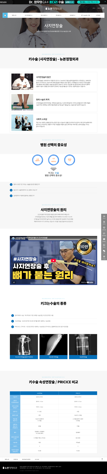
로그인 (94, 8)
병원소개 (14, 15)
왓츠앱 (104, 247)
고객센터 (98, 15)
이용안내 (15, 459)
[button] (105, 1)
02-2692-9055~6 (38, 468)
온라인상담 (104, 229)
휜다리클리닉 (44, 15)
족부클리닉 (58, 15)
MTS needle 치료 (85, 15)
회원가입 (99, 8)
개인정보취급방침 (26, 459)
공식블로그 (104, 241)
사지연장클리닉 (28, 15)
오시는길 (104, 258)
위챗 (104, 253)
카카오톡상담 (104, 235)
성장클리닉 (72, 15)
